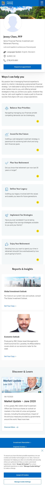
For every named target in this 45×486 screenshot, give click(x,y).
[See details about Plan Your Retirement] (37, 176)
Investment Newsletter (21, 442)
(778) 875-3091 (12, 60)
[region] (22, 467)
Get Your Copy (9, 306)
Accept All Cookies (22, 475)
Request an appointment (22, 67)
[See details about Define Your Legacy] (37, 202)
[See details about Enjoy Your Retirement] (37, 259)
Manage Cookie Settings (22, 482)
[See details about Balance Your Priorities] (37, 121)
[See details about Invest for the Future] (37, 150)
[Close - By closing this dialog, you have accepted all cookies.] (42, 450)
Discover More (9, 427)
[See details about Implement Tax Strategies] (37, 231)
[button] (41, 3)
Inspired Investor (19, 447)
